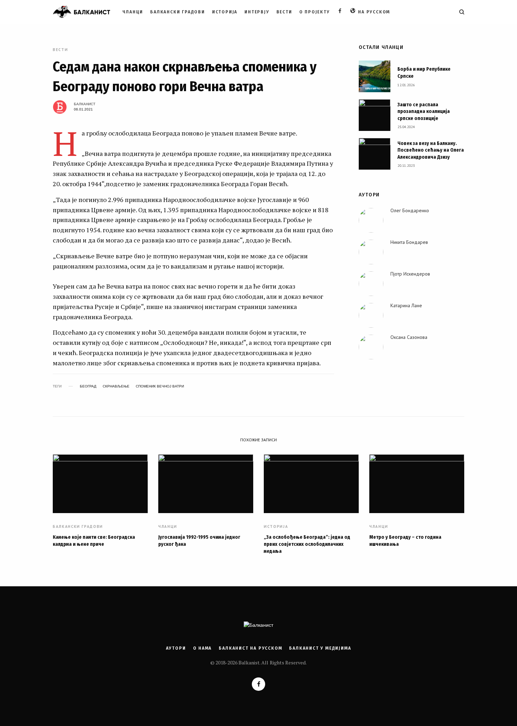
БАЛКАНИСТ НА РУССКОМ (250, 648)
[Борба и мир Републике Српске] (374, 76)
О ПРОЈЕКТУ (314, 12)
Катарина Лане (406, 305)
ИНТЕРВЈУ (256, 12)
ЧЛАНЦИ (132, 12)
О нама (202, 648)
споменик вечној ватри (160, 386)
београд (88, 386)
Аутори (176, 648)
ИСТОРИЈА (224, 12)
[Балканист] (81, 12)
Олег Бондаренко (409, 210)
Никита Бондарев (409, 242)
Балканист (84, 104)
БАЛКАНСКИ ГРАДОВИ (177, 12)
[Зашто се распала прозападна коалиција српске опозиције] (374, 115)
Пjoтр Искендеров (410, 273)
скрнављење (116, 386)
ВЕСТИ (284, 12)
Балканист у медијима (320, 648)
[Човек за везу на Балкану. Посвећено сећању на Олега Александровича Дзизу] (374, 154)
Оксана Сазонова (408, 337)
